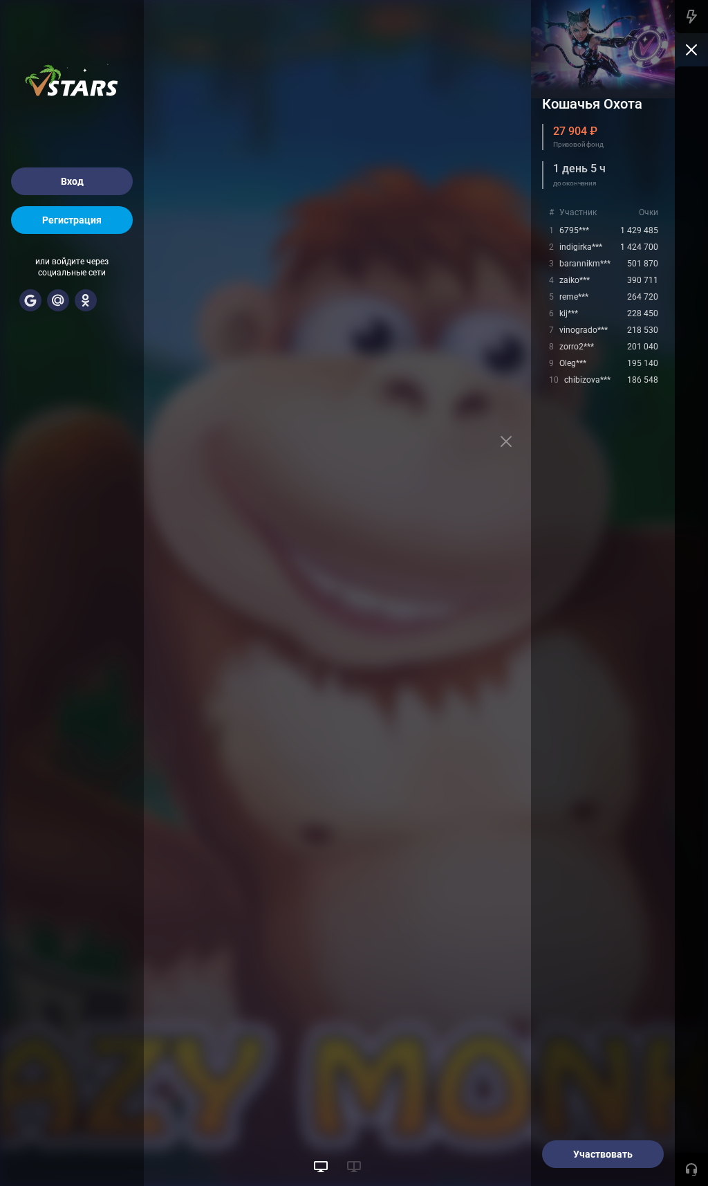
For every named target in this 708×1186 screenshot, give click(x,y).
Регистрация (72, 220)
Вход (72, 181)
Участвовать (603, 1154)
